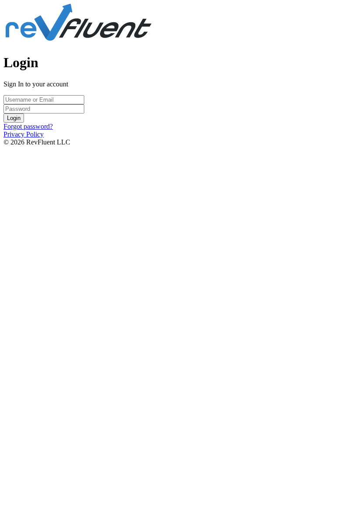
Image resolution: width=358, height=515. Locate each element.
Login (14, 118)
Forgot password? (28, 126)
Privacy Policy (23, 134)
